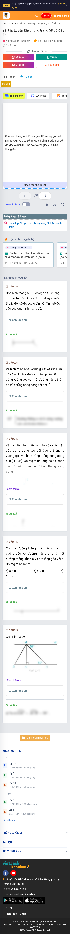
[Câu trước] (25, 196)
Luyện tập (41, 95)
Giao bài (20, 64)
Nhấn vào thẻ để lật (35, 184)
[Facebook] (6, 873)
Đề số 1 (6, 84)
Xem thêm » (14, 488)
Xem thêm (8, 820)
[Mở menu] (13, 15)
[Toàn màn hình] (62, 204)
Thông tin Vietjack (15, 914)
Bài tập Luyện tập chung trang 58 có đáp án (40, 23)
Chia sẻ (20, 57)
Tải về (53, 57)
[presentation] (10, 576)
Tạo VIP (46, 16)
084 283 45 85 (18, 888)
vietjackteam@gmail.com (23, 894)
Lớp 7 (5, 23)
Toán (13, 23)
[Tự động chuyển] (47, 204)
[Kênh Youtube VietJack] (13, 873)
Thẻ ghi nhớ (16, 95)
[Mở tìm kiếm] (36, 15)
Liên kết (8, 908)
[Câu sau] (45, 196)
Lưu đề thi (53, 64)
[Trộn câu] (54, 204)
